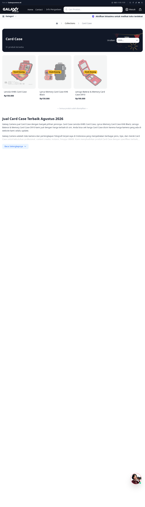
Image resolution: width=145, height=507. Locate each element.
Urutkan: (111, 40)
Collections (70, 23)
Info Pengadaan (53, 9)
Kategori (10, 16)
